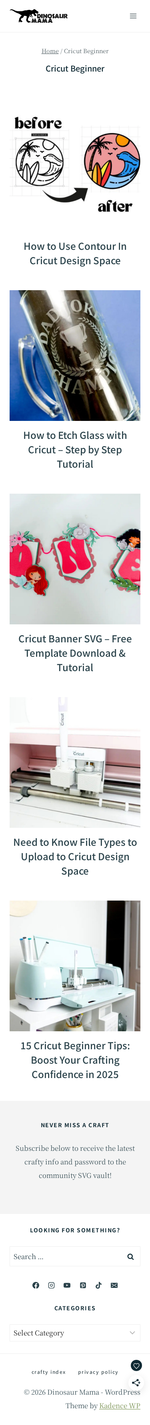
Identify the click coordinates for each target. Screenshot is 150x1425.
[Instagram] (51, 1285)
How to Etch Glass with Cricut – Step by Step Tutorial (75, 449)
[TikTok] (98, 1285)
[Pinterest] (83, 1285)
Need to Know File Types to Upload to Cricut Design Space (75, 856)
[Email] (114, 1285)
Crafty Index (49, 1371)
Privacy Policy (98, 1371)
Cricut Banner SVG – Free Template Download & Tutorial (75, 652)
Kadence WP (119, 1405)
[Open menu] (133, 16)
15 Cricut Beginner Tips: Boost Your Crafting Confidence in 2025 (75, 1059)
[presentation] (75, 166)
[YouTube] (67, 1285)
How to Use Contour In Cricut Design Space (75, 253)
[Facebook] (36, 1285)
